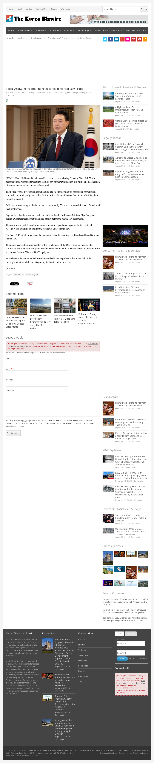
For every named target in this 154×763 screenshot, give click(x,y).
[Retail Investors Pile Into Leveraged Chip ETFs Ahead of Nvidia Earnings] (108, 289)
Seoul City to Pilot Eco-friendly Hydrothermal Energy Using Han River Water (40, 322)
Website (9, 379)
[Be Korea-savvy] (34, 18)
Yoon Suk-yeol (32, 274)
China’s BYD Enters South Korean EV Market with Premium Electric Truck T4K (125, 602)
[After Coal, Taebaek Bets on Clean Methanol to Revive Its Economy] (143, 583)
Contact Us (83, 676)
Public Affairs (24, 30)
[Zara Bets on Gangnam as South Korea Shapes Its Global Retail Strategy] (108, 276)
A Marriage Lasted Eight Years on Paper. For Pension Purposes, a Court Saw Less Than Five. (131, 160)
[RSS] (145, 39)
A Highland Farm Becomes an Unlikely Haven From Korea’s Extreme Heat (129, 110)
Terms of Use (42, 9)
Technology (83, 30)
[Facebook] (110, 39)
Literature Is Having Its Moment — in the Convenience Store (130, 258)
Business (39, 30)
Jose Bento (107, 618)
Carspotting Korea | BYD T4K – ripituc (119, 599)
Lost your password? (137, 658)
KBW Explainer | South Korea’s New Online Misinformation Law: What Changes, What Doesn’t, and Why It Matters (131, 460)
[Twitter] (105, 39)
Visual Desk (100, 30)
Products (82, 671)
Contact (29, 9)
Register (130, 634)
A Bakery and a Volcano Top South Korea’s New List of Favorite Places (129, 96)
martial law (18, 274)
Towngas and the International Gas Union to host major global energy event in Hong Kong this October (65, 727)
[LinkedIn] (116, 39)
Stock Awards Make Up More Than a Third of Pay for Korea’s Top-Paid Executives (130, 531)
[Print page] (53, 100)
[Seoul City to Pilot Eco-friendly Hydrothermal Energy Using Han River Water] (40, 306)
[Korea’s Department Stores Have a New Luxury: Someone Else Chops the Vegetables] (108, 435)
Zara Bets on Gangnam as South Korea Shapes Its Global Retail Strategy (131, 276)
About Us (82, 681)
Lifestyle (68, 30)
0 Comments (134, 101)
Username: (121, 639)
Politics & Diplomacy (33, 38)
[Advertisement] (53, 63)
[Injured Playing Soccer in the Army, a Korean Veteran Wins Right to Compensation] (108, 173)
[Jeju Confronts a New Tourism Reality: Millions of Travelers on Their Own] (108, 570)
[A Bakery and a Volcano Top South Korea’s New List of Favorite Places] (108, 96)
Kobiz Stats (83, 666)
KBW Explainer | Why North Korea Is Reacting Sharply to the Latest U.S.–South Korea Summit (131, 475)
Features (115, 30)
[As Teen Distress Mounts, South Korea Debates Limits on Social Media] (119, 569)
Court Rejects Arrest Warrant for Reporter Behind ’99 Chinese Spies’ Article (16, 322)
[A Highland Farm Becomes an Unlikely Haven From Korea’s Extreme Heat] (108, 109)
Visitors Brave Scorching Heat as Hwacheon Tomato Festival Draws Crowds (131, 123)
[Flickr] (127, 39)
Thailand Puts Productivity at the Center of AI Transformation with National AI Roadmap (65, 703)
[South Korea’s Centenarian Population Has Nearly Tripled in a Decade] (108, 518)
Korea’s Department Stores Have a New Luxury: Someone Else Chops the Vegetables (131, 436)
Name (9, 358)
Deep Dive (82, 660)
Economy (54, 30)
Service (54, 9)
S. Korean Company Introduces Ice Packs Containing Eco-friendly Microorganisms (124, 611)
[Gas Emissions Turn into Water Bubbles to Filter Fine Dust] (64, 306)
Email (9, 369)
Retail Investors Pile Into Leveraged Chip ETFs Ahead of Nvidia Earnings (130, 290)
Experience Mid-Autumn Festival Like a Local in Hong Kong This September (65, 680)
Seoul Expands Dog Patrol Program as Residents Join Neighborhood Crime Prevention (125, 619)
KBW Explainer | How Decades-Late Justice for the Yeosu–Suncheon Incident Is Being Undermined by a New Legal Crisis (130, 492)
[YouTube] (133, 39)
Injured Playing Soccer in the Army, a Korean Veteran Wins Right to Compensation (129, 174)
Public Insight (17, 38)
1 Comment (137, 500)
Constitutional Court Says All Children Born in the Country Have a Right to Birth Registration (131, 147)
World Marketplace (134, 30)
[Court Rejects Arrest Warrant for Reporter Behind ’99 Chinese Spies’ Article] (16, 306)
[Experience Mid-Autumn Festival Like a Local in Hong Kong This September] (119, 554)
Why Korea (65, 9)
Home (10, 9)
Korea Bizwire (40, 92)
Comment (10, 390)
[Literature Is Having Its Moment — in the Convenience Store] (108, 262)
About (19, 9)
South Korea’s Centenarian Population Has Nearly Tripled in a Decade (130, 518)
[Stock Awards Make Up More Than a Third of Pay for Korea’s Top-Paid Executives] (108, 530)
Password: (121, 648)
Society (82, 92)
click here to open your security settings (130, 681)
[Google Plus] (122, 39)
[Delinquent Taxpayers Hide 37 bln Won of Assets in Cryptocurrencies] (89, 305)
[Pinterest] (139, 39)
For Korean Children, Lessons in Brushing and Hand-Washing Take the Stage (130, 422)
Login (119, 634)
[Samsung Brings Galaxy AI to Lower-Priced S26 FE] (119, 583)
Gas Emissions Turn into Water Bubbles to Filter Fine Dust (64, 318)
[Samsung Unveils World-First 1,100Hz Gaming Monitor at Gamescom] (108, 583)
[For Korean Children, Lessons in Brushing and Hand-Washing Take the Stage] (108, 422)
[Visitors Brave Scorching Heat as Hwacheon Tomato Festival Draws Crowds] (108, 123)
